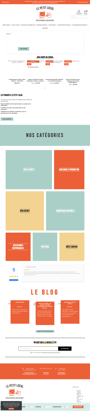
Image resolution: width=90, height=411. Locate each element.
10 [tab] (64, 280)
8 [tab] (60, 280)
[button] (12, 43)
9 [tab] (62, 280)
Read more (20, 320)
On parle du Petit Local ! (70, 303)
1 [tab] (45, 88)
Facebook (9, 2)
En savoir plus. (16, 406)
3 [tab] (49, 280)
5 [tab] (54, 280)
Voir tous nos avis (14, 280)
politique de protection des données (51, 352)
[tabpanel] (17, 72)
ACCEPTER (11, 408)
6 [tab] (56, 280)
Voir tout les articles (45, 331)
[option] (45, 43)
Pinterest (11, 2)
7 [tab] (58, 280)
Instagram (12, 2)
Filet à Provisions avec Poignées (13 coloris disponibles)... (73, 81)
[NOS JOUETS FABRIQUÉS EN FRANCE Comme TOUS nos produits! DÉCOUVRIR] (45, 34)
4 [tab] (52, 280)
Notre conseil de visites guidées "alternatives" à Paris (45, 305)
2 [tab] (47, 280)
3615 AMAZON (20, 302)
